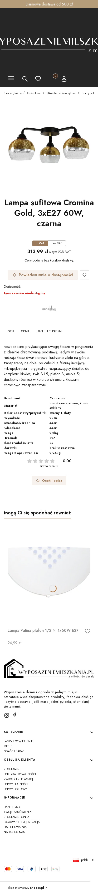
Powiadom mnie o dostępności (46, 275)
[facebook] (14, 715)
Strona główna (13, 93)
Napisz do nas (14, 832)
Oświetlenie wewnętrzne (61, 93)
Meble (8, 746)
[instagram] (7, 715)
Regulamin (12, 769)
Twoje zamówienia (17, 812)
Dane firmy (12, 807)
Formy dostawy (15, 789)
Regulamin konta (16, 817)
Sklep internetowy (26, 888)
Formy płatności (16, 784)
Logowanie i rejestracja (22, 822)
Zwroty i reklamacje (19, 779)
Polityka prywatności (20, 774)
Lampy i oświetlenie (18, 741)
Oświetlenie (34, 93)
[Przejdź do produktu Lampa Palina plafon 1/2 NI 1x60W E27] (49, 572)
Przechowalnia (15, 827)
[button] (11, 79)
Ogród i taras (14, 751)
